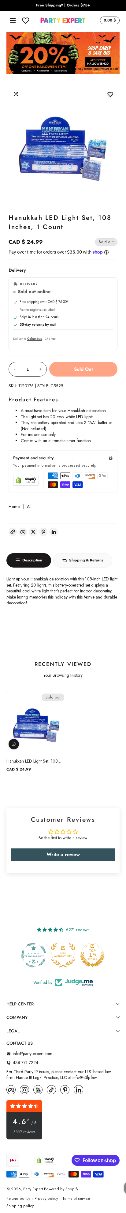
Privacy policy (46, 1198)
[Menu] (12, 20)
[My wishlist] (25, 20)
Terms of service (76, 1198)
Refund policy (18, 1198)
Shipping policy (20, 1206)
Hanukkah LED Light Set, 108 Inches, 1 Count (32, 761)
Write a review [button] (63, 854)
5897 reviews (24, 1132)
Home (14, 507)
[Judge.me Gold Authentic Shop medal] (34, 955)
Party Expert (33, 1189)
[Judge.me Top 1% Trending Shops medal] (92, 955)
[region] (63, 5)
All (29, 507)
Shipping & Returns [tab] (86, 560)
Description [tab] (32, 560)
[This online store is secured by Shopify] (26, 480)
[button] (109, 20)
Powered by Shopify (61, 1189)
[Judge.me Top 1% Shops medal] (63, 955)
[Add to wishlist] (110, 94)
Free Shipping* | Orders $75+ (63, 5)
